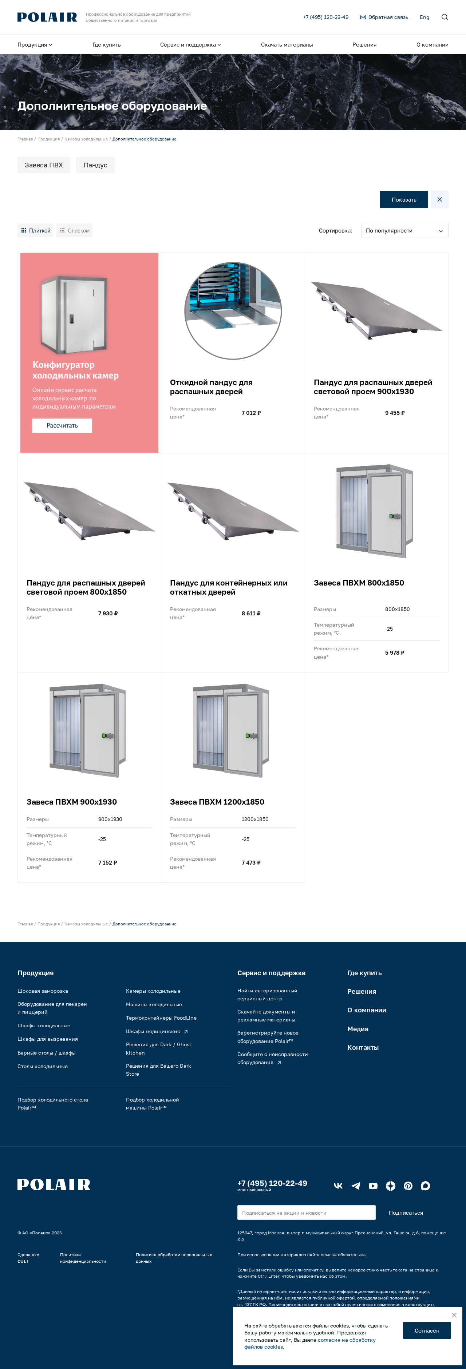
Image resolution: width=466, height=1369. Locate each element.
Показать (404, 199)
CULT (23, 1261)
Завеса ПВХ (44, 165)
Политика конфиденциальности (83, 1258)
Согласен (427, 1330)
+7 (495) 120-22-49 (272, 1183)
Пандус (95, 165)
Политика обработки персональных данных (174, 1258)
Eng (425, 17)
